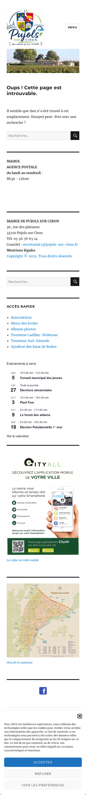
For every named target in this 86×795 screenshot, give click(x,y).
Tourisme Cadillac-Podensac (34, 335)
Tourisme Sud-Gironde (30, 341)
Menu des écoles (24, 323)
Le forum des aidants (35, 415)
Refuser (43, 774)
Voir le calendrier (18, 436)
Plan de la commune (20, 662)
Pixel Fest (27, 402)
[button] (80, 716)
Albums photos (23, 329)
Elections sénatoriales (36, 390)
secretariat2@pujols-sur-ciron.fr (50, 244)
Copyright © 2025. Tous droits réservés (39, 256)
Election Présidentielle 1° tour (41, 427)
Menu (72, 27)
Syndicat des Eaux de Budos (34, 346)
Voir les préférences (43, 785)
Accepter (43, 762)
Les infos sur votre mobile (23, 560)
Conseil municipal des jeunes (41, 378)
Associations (21, 317)
